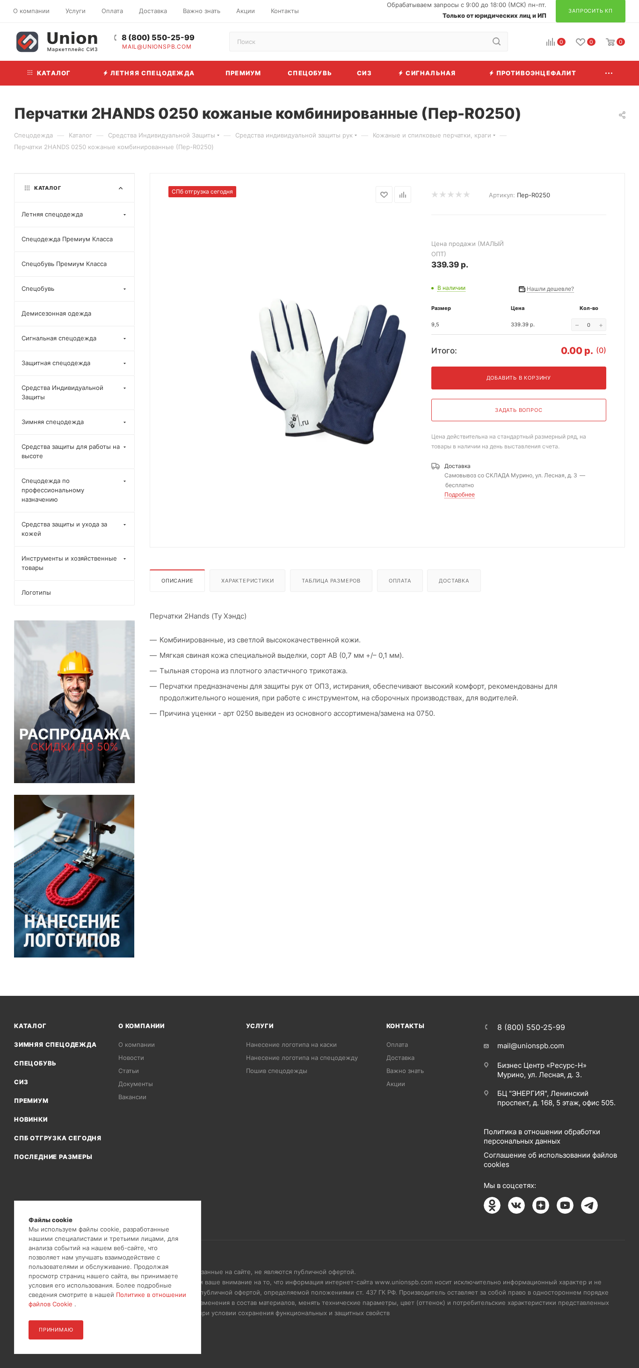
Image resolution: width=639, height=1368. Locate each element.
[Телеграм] (589, 1205)
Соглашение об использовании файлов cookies (550, 1160)
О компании (141, 1026)
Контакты (405, 1026)
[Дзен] (540, 1205)
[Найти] (496, 41)
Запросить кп (632, 76)
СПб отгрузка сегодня (58, 1138)
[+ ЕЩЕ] (609, 73)
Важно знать (405, 1070)
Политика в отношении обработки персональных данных (542, 1136)
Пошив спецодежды (276, 1070)
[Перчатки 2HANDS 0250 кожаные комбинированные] (328, 371)
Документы (135, 1083)
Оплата (400, 580)
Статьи (128, 1070)
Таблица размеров (331, 580)
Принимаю (56, 1329)
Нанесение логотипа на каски (291, 1044)
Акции (395, 1083)
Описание (177, 580)
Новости (131, 1057)
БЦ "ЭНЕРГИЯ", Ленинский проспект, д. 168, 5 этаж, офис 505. (556, 1098)
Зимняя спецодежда (55, 1044)
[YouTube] (565, 1205)
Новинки (31, 1119)
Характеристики (247, 580)
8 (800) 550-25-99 (158, 37)
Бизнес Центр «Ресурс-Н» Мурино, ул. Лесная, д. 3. (542, 1070)
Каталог (30, 1026)
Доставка (454, 580)
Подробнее (459, 494)
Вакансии (132, 1097)
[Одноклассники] (492, 1205)
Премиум (31, 1100)
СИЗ (21, 1082)
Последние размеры (53, 1156)
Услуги (260, 1026)
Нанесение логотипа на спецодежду (302, 1057)
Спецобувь (35, 1063)
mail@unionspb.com (157, 46)
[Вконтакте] (516, 1205)
